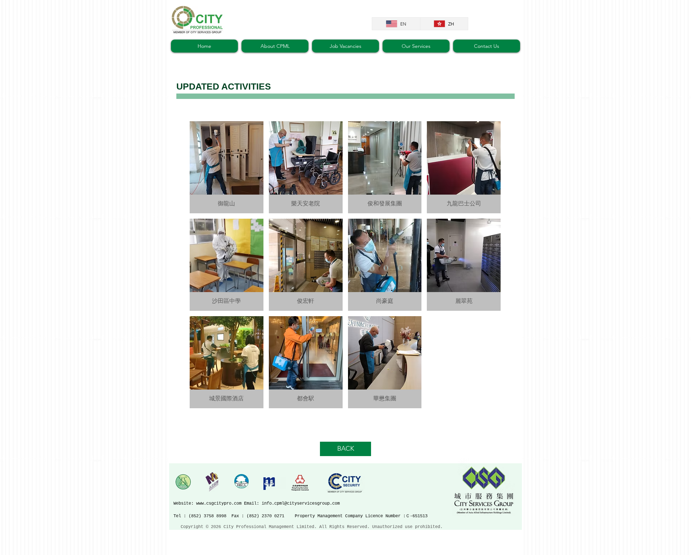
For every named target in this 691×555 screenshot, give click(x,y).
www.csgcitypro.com (218, 503)
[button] (226, 167)
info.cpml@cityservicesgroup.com (301, 503)
